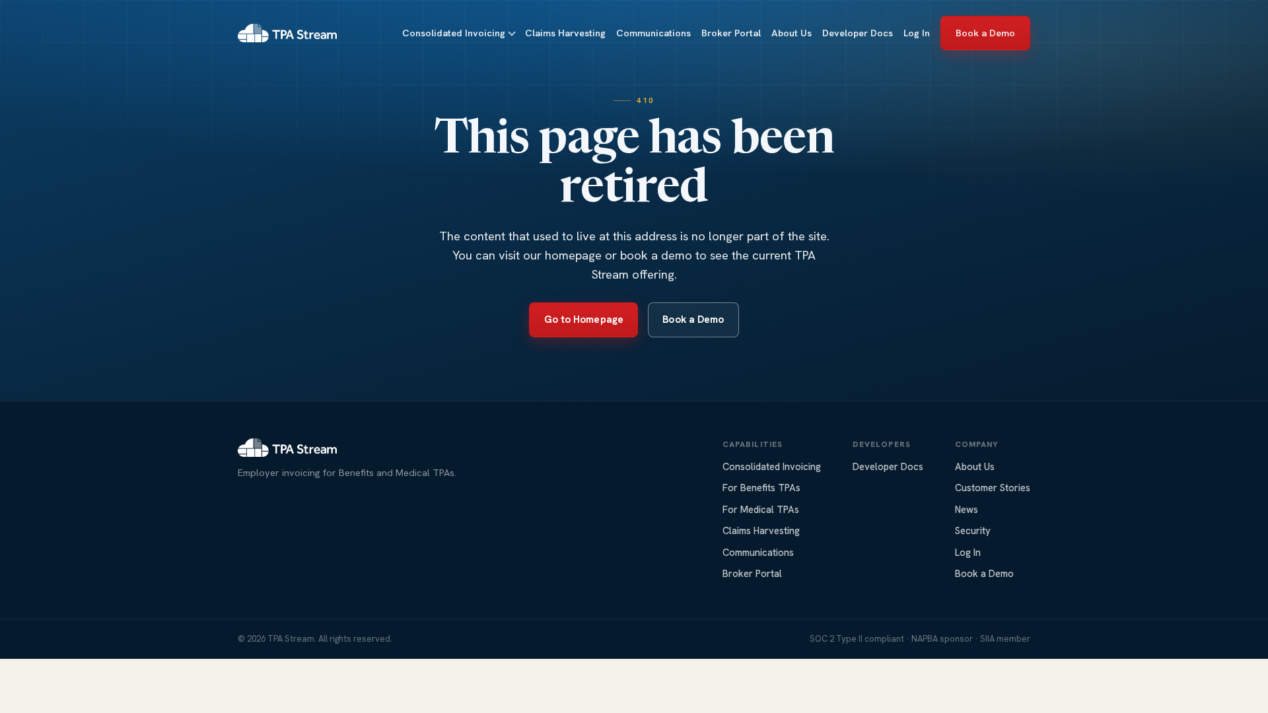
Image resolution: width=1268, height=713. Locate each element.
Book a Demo (986, 33)
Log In (916, 33)
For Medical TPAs (760, 509)
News (966, 509)
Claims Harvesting (565, 33)
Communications (653, 33)
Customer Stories (992, 487)
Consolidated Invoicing (453, 33)
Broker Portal (731, 33)
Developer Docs (857, 33)
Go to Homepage (583, 319)
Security (973, 530)
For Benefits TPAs (761, 487)
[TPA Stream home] (287, 33)
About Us (791, 33)
